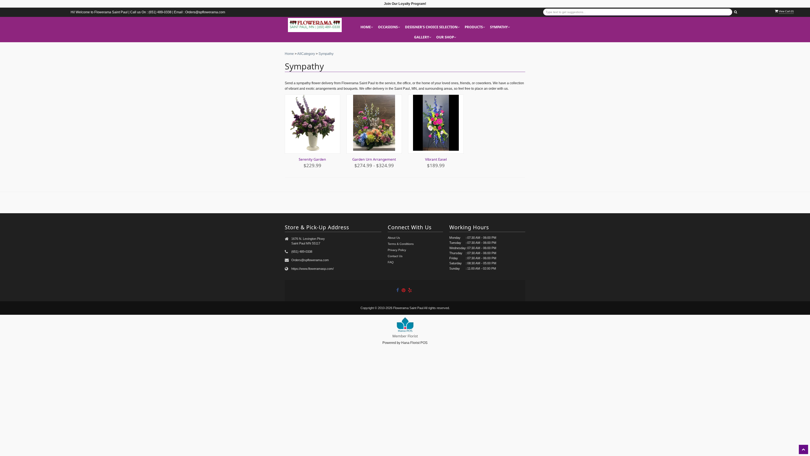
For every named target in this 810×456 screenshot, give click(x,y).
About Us (394, 237)
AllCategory (306, 54)
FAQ (391, 262)
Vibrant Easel (436, 159)
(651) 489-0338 (301, 251)
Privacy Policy (397, 250)
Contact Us (395, 256)
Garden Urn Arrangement (374, 159)
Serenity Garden (312, 159)
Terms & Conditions (401, 244)
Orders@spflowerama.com (310, 260)
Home (289, 54)
